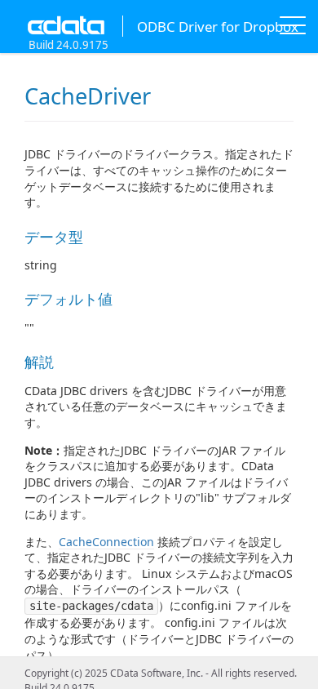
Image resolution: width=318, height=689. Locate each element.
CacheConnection (106, 541)
